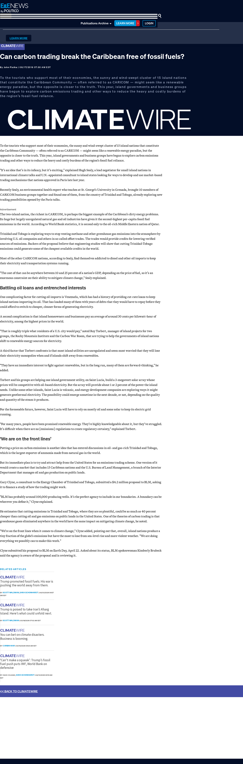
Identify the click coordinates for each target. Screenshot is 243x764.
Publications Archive (95, 23)
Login (149, 23)
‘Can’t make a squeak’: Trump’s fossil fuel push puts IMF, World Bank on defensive (25, 664)
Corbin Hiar (9, 645)
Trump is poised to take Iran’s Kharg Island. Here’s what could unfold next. (26, 611)
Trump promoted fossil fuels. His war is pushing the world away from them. (26, 583)
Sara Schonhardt (29, 592)
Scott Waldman (11, 592)
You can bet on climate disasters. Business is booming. (22, 636)
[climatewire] (13, 577)
